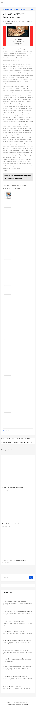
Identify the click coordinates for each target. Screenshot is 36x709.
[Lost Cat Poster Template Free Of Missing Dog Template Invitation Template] (7, 195)
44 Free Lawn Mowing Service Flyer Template (15, 650)
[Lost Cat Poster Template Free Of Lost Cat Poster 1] (7, 254)
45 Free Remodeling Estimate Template (14, 631)
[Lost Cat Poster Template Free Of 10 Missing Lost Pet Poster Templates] (7, 228)
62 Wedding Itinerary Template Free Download (14, 560)
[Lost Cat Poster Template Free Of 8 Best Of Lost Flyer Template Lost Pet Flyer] (7, 263)
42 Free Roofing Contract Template (11, 524)
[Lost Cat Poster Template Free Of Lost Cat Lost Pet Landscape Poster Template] (7, 337)
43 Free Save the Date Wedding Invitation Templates (17, 611)
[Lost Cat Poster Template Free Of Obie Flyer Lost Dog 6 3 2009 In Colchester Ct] (7, 352)
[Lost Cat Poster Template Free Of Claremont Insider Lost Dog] (7, 380)
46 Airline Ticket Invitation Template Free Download (17, 640)
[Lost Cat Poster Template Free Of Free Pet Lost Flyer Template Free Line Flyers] (7, 298)
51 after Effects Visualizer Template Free (12, 487)
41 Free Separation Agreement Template (14, 621)
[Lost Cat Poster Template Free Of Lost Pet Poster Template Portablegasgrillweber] (7, 408)
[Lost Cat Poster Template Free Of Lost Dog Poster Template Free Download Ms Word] (7, 424)
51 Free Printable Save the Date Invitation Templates (17, 666)
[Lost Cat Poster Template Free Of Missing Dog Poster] (7, 314)
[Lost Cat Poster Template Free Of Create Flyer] (7, 344)
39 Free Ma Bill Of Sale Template (12, 686)
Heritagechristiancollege (18, 9)
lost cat (7, 431)
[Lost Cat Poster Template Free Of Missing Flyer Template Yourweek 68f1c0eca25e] (7, 370)
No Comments (8, 23)
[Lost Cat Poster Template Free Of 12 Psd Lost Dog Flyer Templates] (7, 361)
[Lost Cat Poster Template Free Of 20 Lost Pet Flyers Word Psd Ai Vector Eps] (7, 237)
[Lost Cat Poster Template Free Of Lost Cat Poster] (7, 417)
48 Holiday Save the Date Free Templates (14, 658)
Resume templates (26, 21)
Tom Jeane (7, 21)
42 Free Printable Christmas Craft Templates (15, 676)
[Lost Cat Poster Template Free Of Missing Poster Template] (7, 330)
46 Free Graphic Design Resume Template (14, 601)
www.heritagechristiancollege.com (18, 704)
